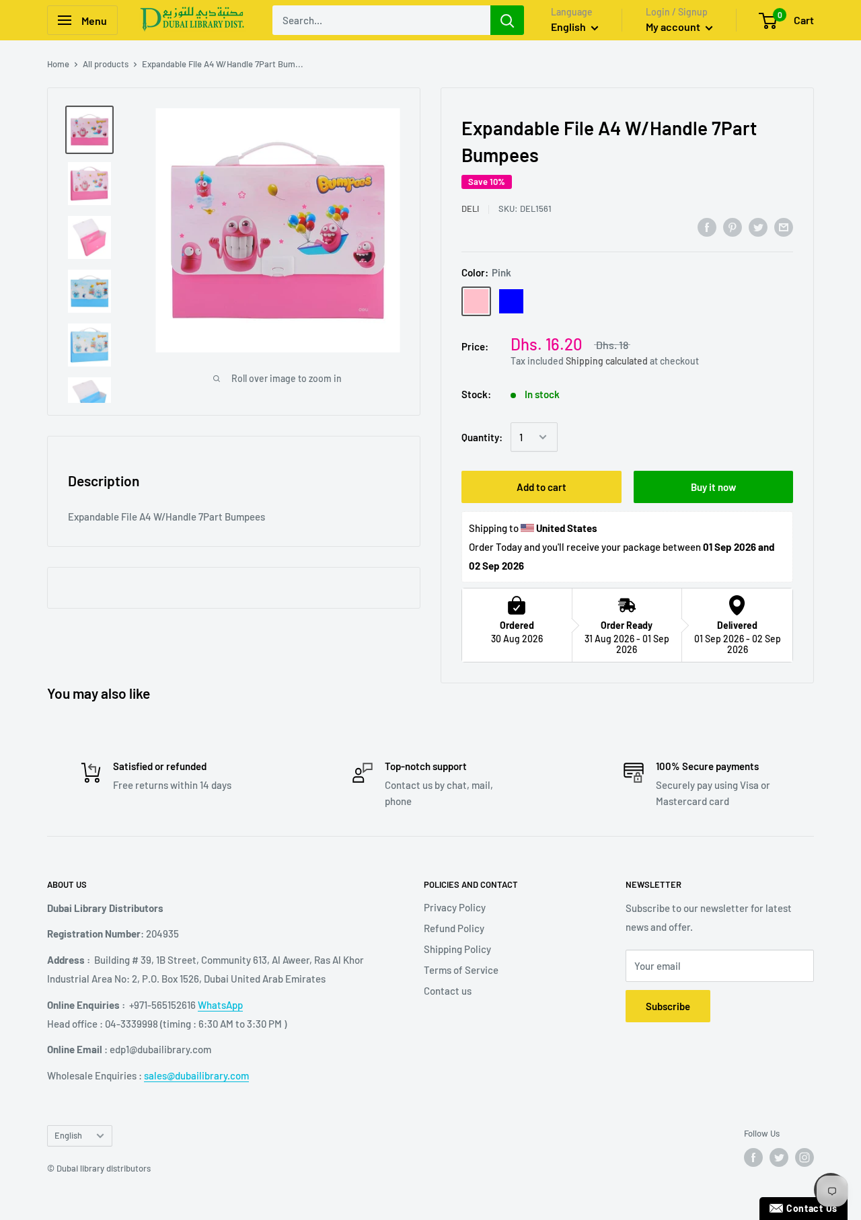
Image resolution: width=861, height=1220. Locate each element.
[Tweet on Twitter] (758, 227)
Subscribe (668, 1006)
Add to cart (541, 487)
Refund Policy (454, 928)
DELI (470, 208)
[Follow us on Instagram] (804, 1157)
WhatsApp (220, 1005)
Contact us (448, 991)
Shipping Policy (457, 949)
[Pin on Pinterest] (732, 227)
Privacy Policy (455, 907)
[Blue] (511, 301)
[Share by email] (783, 227)
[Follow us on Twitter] (779, 1157)
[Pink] (476, 301)
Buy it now (713, 487)
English (68, 1135)
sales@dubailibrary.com (196, 1075)
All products (105, 64)
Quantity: (481, 437)
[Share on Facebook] (707, 227)
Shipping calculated (607, 361)
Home (58, 64)
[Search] (507, 20)
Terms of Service (461, 970)
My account (674, 26)
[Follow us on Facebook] (753, 1157)
